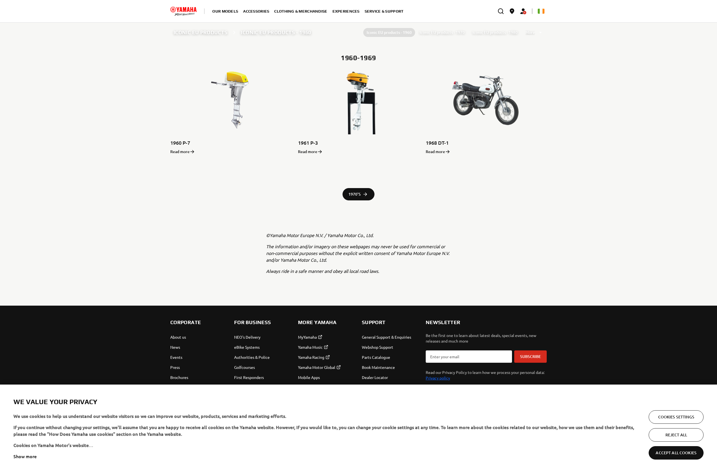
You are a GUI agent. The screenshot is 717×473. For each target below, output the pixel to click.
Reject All (676, 434)
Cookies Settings (676, 417)
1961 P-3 (308, 142)
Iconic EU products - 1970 (442, 32)
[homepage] (183, 11)
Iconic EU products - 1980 (495, 32)
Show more (25, 456)
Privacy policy (438, 377)
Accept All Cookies (676, 452)
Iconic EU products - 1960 (389, 32)
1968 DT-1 (437, 142)
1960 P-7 (180, 142)
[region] (358, 429)
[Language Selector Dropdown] (541, 11)
